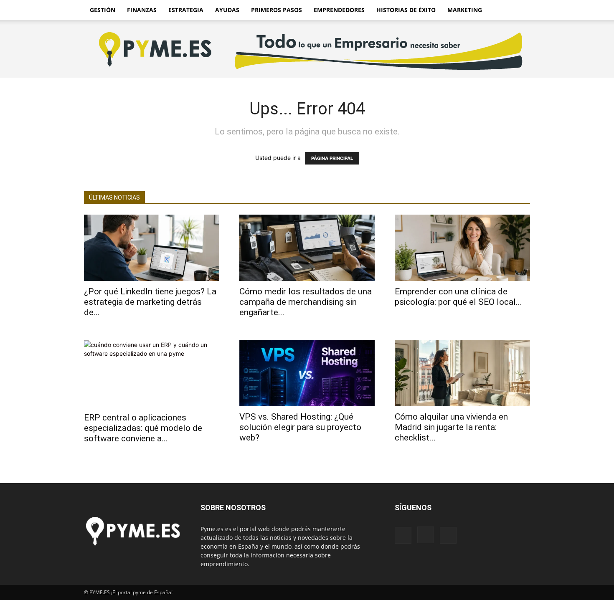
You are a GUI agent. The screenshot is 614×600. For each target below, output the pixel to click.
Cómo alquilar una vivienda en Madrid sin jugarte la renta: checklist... (451, 427)
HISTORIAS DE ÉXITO (406, 10)
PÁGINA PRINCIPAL (332, 158)
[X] (448, 535)
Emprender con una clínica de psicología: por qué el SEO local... (458, 296)
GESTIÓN (102, 10)
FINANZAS (142, 10)
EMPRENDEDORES (339, 10)
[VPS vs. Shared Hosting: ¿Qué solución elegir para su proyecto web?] (307, 373)
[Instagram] (425, 535)
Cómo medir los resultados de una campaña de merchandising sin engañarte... (305, 301)
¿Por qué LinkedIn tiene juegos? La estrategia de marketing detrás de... (150, 301)
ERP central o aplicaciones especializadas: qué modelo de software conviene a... (143, 428)
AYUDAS (227, 10)
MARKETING (464, 10)
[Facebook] (403, 535)
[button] (520, 11)
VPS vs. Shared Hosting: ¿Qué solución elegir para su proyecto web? (300, 427)
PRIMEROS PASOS (276, 10)
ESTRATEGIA (185, 10)
